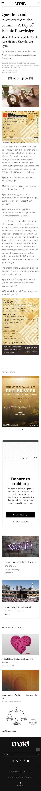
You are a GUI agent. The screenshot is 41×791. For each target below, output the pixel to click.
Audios (32, 63)
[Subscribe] (37, 754)
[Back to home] (20, 3)
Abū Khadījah (17, 63)
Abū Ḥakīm (9, 63)
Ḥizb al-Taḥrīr (19, 65)
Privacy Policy (28, 777)
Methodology (28, 65)
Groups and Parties (8, 65)
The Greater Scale (9, 731)
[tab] (18, 429)
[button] (3, 3)
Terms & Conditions (14, 777)
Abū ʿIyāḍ (26, 63)
